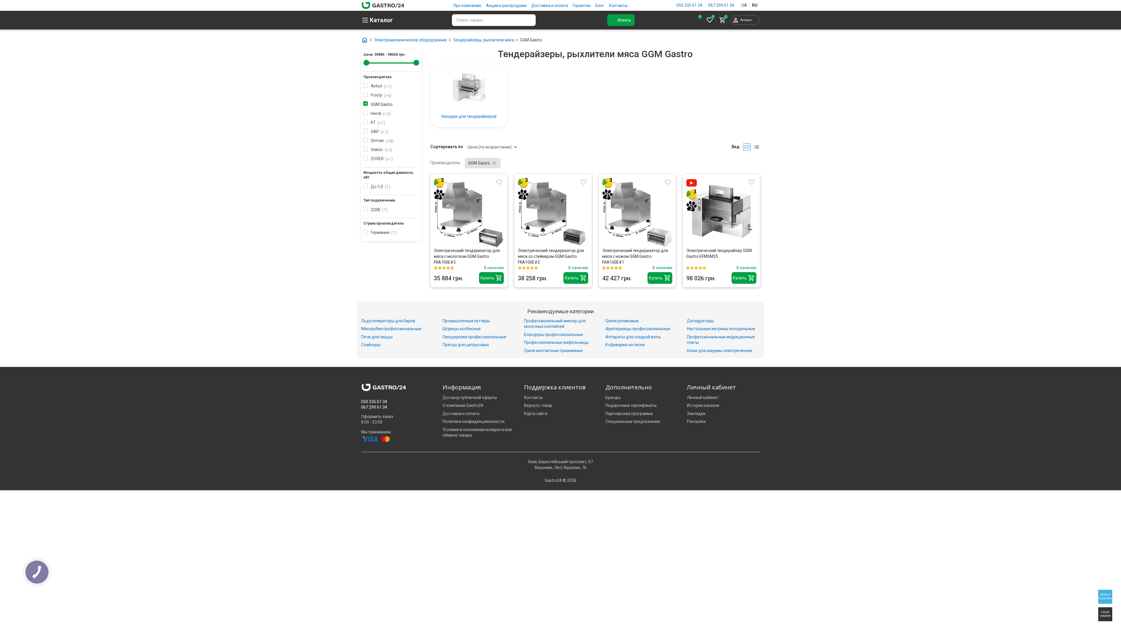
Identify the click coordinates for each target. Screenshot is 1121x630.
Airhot (380, 86)
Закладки (696, 413)
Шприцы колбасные (462, 328)
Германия (383, 232)
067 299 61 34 (721, 5)
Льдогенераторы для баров (388, 320)
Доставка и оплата (549, 5)
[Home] (364, 39)
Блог (599, 5)
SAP (379, 131)
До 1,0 (380, 186)
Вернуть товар (538, 405)
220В (378, 209)
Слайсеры (370, 344)
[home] (383, 5)
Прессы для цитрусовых (466, 344)
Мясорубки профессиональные (391, 328)
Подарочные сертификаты (631, 405)
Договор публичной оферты (470, 397)
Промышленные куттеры (466, 320)
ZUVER (381, 158)
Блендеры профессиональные (553, 334)
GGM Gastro (382, 104)
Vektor (381, 149)
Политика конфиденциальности (473, 421)
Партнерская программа (629, 413)
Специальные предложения (632, 421)
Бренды (613, 397)
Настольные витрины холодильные (721, 328)
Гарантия (582, 5)
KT (377, 122)
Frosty (380, 95)
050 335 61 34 (689, 5)
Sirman (381, 140)
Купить (487, 278)
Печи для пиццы (377, 337)
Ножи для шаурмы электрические (719, 350)
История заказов (703, 405)
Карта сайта (535, 413)
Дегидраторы (700, 320)
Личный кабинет (703, 397)
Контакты (618, 5)
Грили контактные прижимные (553, 350)
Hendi (380, 113)
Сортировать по (446, 146)
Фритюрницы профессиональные (637, 328)
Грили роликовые (622, 320)
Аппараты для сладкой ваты (633, 337)
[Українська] (744, 5)
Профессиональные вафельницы (556, 342)
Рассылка (696, 421)
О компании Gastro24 (463, 405)
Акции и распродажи (506, 5)
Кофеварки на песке (625, 344)
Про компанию (467, 5)
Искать (624, 20)
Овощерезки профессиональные (474, 337)
